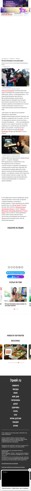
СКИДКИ (15, 422)
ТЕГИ (15, 415)
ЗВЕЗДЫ (16, 389)
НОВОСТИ (15, 385)
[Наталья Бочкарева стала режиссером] (17, 267)
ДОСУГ (15, 404)
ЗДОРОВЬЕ (15, 407)
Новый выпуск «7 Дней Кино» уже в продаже (15, 488)
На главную (5, 58)
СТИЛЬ (15, 411)
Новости (12, 58)
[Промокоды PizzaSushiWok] (15, 352)
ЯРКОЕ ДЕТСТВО (15, 418)
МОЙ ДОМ (15, 396)
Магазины (15, 340)
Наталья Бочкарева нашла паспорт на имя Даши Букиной (15, 304)
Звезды (18, 58)
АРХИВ (15, 426)
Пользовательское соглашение (10, 463)
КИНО (15, 393)
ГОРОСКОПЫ (15, 400)
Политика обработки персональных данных (13, 467)
